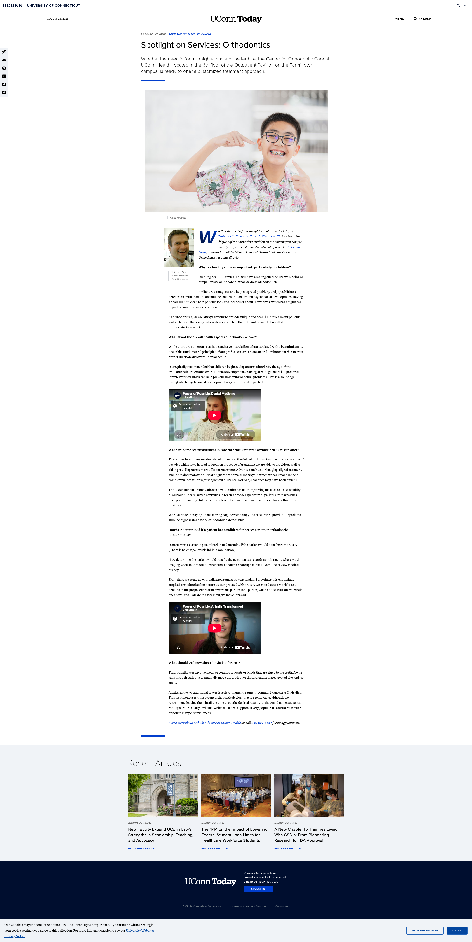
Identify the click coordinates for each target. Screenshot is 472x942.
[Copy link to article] (4, 52)
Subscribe (258, 889)
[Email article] (4, 60)
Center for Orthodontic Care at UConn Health (249, 236)
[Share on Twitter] (4, 68)
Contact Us (250, 882)
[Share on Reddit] (4, 92)
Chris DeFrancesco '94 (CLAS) (190, 34)
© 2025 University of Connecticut (202, 906)
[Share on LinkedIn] (4, 76)
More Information (425, 930)
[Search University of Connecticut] (458, 5)
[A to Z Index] (466, 5)
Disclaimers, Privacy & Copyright (249, 906)
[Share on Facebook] (4, 84)
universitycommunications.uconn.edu (265, 877)
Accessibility (282, 906)
